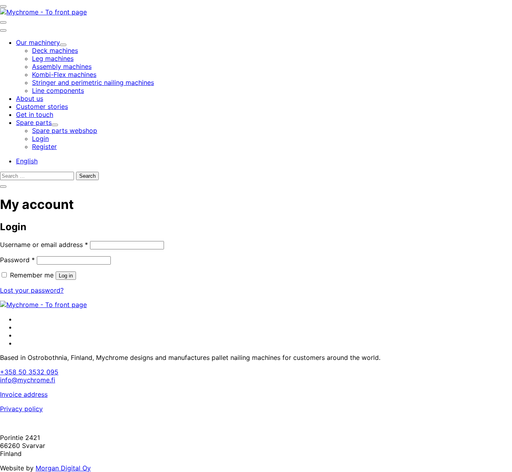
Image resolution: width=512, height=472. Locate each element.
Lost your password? (32, 290)
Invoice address (24, 394)
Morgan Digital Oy (63, 468)
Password (17, 260)
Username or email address (44, 245)
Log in (66, 276)
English (27, 161)
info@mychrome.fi (27, 380)
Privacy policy (21, 409)
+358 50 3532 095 (29, 372)
